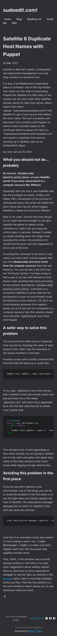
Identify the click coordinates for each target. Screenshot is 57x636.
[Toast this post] (5, 597)
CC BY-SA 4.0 (37, 618)
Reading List (34, 19)
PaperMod (37, 627)
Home (7, 19)
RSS (14, 23)
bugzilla (7, 578)
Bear (35, 631)
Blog (19, 19)
